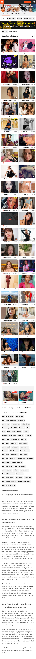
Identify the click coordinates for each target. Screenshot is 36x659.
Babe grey (13, 458)
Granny (26, 432)
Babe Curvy (5, 428)
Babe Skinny (5, 424)
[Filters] (3, 18)
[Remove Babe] (7, 31)
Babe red (5, 458)
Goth (13, 432)
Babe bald (30, 458)
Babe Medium (15, 439)
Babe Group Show (20, 466)
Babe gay (5, 451)
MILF (28, 428)
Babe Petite (21, 420)
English (19, 18)
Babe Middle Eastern (8, 474)
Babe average (23, 443)
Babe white (21, 458)
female (18, 408)
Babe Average (16, 424)
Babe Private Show (7, 466)
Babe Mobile (24, 470)
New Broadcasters (29, 18)
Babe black (5, 455)
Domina (4, 435)
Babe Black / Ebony (7, 478)
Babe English (19, 416)
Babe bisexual (14, 451)
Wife (3, 432)
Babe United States (7, 416)
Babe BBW (14, 428)
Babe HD (16, 470)
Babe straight (24, 447)
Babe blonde (14, 455)
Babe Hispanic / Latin (24, 481)
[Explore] (2, 2)
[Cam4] (10, 1)
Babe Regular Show (16, 462)
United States (11, 18)
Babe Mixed (28, 478)
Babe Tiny (28, 435)
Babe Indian (18, 478)
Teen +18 (21, 428)
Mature (19, 432)
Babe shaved (6, 447)
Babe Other (5, 462)
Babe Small (5, 439)
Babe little (15, 447)
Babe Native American (8, 485)
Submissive (12, 435)
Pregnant (20, 435)
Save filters (13, 31)
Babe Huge (5, 443)
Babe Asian (19, 474)
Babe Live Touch (7, 470)
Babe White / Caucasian (9, 481)
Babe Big (23, 439)
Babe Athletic (26, 424)
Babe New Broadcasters (9, 420)
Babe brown (23, 455)
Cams (27, 408)
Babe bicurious (24, 451)
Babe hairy (14, 443)
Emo (8, 432)
